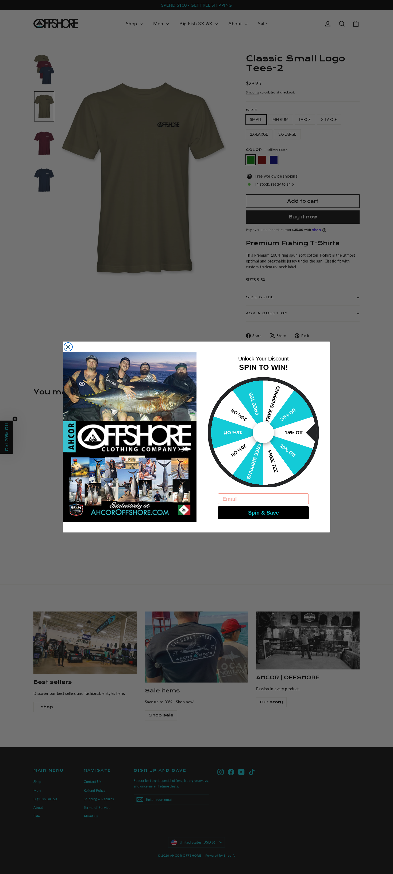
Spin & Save (263, 513)
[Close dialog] (68, 347)
